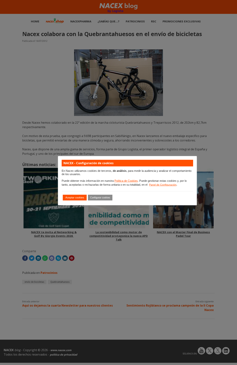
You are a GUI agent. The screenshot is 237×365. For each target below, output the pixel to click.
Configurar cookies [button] (100, 197)
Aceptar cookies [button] (74, 197)
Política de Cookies (126, 180)
